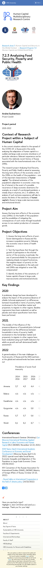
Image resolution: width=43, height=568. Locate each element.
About (6, 520)
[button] (16, 517)
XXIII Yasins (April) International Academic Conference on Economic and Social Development (18, 451)
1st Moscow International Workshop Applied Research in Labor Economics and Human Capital (21, 441)
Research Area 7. (8, 46)
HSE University (11, 3)
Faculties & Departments (11, 533)
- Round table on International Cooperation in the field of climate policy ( (20, 480)
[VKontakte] (3, 488)
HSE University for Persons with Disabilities (17, 547)
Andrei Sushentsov (11, 113)
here (27, 556)
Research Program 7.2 (28, 48)
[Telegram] (6, 488)
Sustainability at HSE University (13, 530)
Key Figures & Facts (9, 526)
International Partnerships (11, 537)
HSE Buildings (7, 544)
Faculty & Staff (8, 540)
